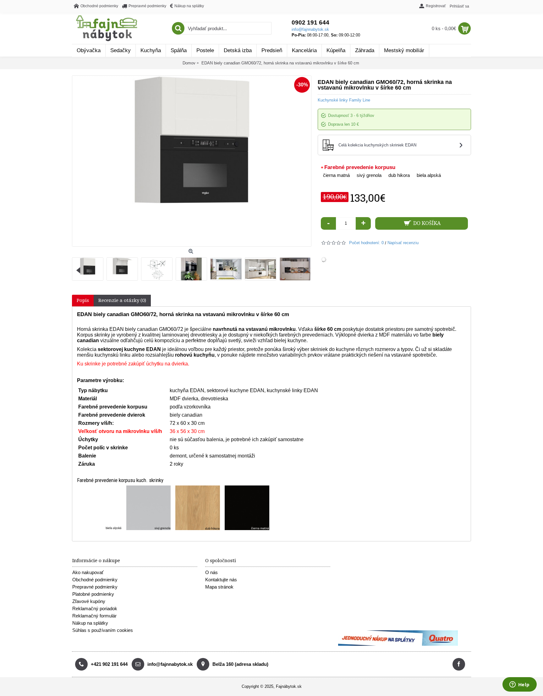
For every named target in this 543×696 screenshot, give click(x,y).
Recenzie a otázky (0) (122, 300)
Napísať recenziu (403, 242)
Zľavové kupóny (88, 601)
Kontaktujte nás (221, 579)
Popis (83, 300)
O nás (211, 572)
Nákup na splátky (90, 623)
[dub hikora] (197, 507)
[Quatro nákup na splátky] (398, 644)
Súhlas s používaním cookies (102, 630)
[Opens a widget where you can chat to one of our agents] (519, 685)
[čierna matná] (247, 507)
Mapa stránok (219, 586)
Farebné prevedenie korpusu (359, 167)
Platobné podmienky (93, 594)
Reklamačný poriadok (94, 608)
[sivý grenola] (148, 507)
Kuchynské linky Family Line (344, 100)
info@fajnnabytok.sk (310, 29)
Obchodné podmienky (95, 579)
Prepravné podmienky (95, 586)
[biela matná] (99, 507)
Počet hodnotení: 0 (366, 242)
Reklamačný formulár (94, 615)
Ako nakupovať (88, 572)
